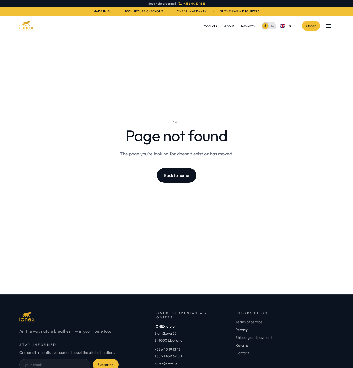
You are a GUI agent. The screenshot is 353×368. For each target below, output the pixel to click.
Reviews (248, 26)
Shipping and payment (254, 337)
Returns (242, 345)
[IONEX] (26, 26)
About (229, 26)
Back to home (176, 175)
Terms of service (249, 322)
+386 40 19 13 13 (167, 349)
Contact (242, 353)
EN (289, 26)
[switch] (269, 25)
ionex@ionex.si (166, 363)
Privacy (242, 329)
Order (311, 26)
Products (210, 26)
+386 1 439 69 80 (168, 356)
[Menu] (328, 26)
